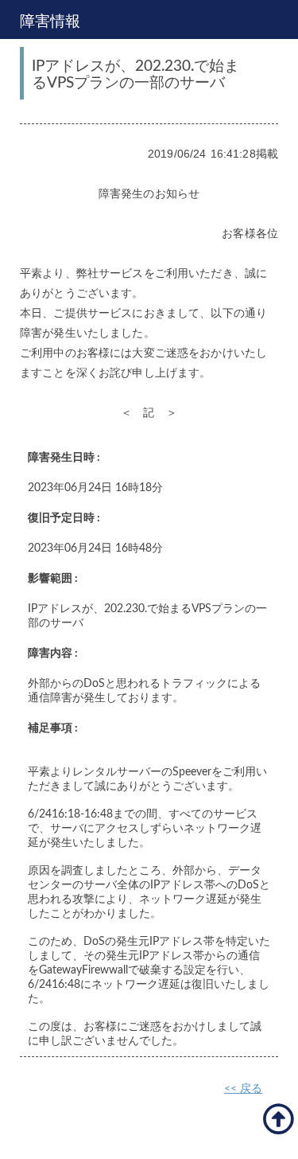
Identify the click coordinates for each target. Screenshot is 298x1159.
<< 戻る (243, 1089)
